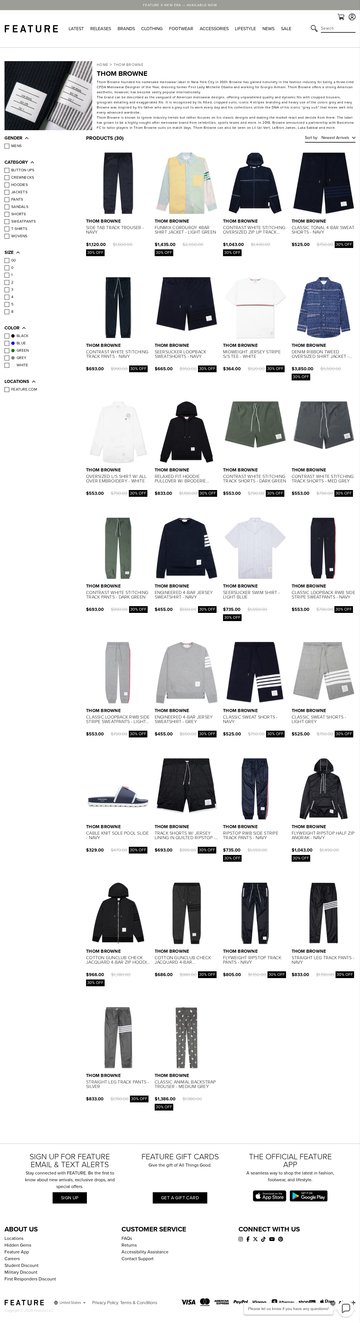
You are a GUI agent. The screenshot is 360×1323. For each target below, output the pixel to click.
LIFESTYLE (245, 29)
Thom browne (128, 65)
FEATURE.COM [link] (24, 389)
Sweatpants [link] (23, 221)
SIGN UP (69, 1198)
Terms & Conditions (138, 1303)
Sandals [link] (19, 207)
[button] (39, 139)
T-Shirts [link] (19, 229)
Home (102, 65)
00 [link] (13, 260)
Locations (13, 1238)
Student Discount (21, 1265)
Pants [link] (17, 199)
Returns (129, 1245)
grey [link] (21, 358)
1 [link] (12, 275)
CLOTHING (152, 29)
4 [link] (12, 297)
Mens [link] (16, 146)
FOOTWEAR (181, 29)
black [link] (22, 336)
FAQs (127, 1238)
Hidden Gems (17, 1245)
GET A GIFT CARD (180, 1198)
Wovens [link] (19, 236)
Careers (12, 1259)
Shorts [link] (18, 214)
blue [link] (21, 343)
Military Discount (20, 1272)
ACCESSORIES (214, 29)
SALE (286, 29)
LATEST (76, 29)
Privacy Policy (105, 1303)
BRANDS (126, 29)
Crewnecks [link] (22, 177)
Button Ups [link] (23, 170)
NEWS (268, 29)
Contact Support (138, 1259)
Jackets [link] (19, 192)
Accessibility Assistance (145, 1252)
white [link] (22, 365)
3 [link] (12, 289)
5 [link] (12, 304)
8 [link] (12, 311)
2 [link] (12, 282)
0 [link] (12, 267)
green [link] (23, 350)
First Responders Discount (30, 1279)
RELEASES (100, 29)
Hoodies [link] (19, 185)
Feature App (16, 1252)
